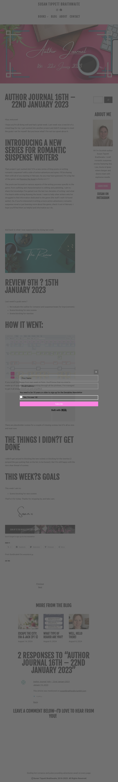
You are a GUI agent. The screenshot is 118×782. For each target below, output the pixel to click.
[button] (59, 395)
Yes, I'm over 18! (30, 397)
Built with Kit (59, 410)
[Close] (96, 372)
